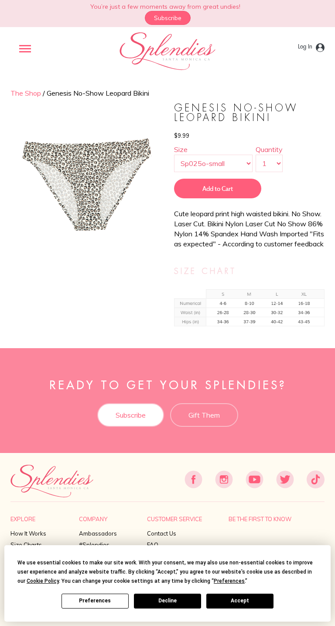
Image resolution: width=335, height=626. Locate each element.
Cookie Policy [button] (43, 581)
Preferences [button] (229, 581)
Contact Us (161, 533)
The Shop (25, 93)
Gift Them (204, 415)
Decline (167, 601)
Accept (240, 601)
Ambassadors (98, 533)
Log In (305, 46)
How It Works (28, 533)
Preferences (95, 601)
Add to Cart (217, 188)
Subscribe (167, 18)
